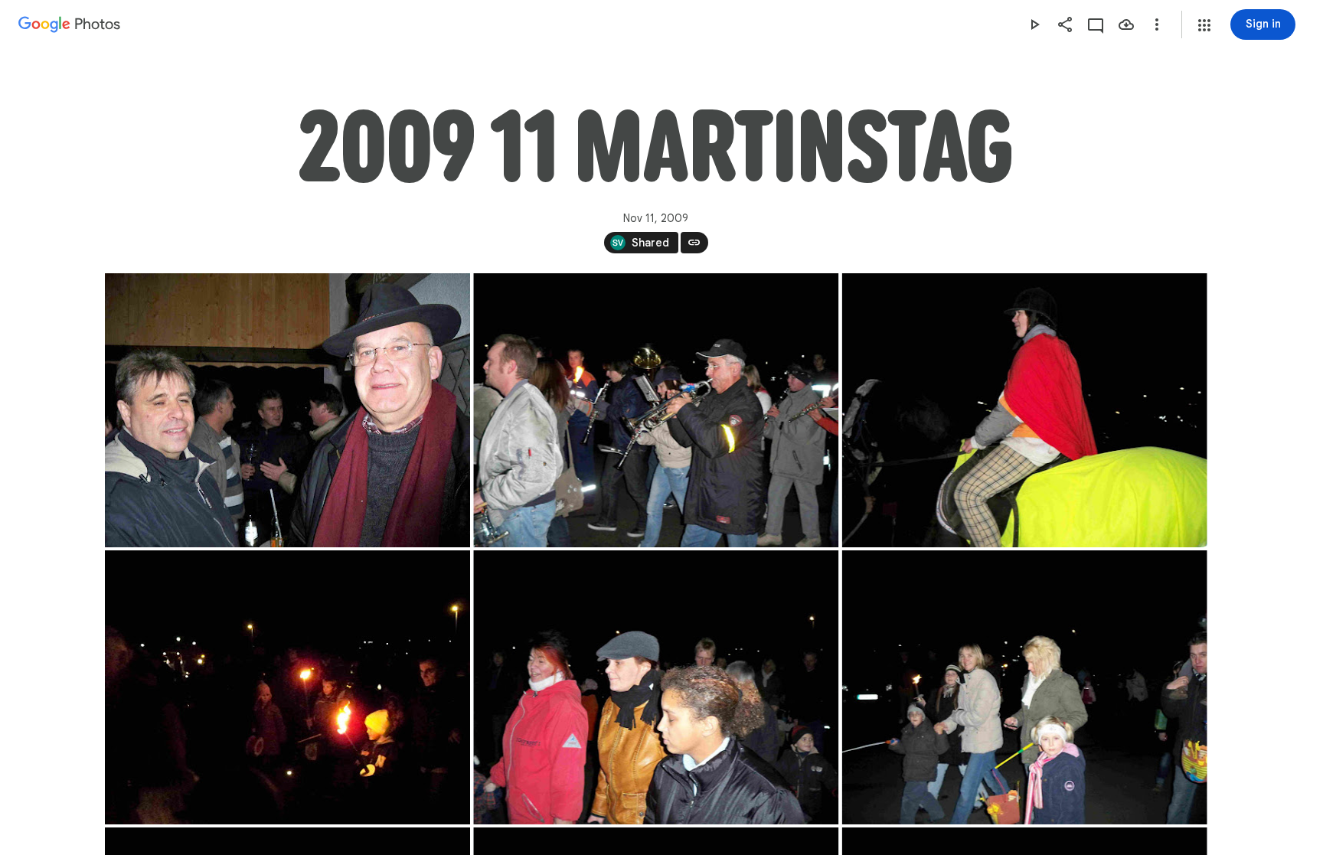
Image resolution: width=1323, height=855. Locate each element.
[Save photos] (1126, 24)
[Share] (1065, 24)
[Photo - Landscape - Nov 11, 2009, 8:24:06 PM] (287, 410)
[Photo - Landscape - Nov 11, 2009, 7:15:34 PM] (287, 687)
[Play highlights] (1034, 24)
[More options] (1157, 24)
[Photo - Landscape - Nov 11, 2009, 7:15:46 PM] (655, 687)
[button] (1204, 25)
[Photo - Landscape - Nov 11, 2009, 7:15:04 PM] (655, 410)
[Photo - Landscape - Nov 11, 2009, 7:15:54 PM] (1024, 687)
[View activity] (1095, 24)
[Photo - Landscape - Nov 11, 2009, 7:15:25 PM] (1024, 410)
